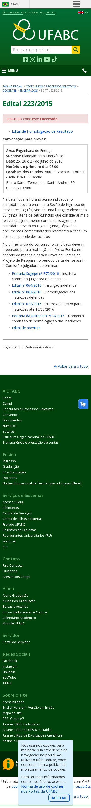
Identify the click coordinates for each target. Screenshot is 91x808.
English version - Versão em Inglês (28, 707)
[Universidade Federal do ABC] (45, 29)
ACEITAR (59, 797)
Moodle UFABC (14, 623)
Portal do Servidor (16, 642)
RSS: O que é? (13, 718)
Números (10, 426)
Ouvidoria (10, 571)
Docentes (9, 90)
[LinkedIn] (39, 60)
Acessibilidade (29, 12)
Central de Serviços (17, 513)
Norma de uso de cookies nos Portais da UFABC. (42, 789)
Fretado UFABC (14, 524)
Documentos (12, 420)
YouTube (9, 677)
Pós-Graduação (14, 472)
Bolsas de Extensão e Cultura (25, 612)
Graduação (11, 466)
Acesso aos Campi (16, 576)
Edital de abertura (26, 327)
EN (86, 12)
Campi (7, 403)
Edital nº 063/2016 (26, 292)
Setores (9, 431)
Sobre (7, 398)
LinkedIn (9, 672)
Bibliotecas (11, 508)
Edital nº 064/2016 (26, 285)
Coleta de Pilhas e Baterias (23, 519)
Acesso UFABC (13, 502)
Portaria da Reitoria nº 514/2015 (38, 315)
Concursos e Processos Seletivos (51, 86)
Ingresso (9, 461)
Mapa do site (47, 12)
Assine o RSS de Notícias (21, 724)
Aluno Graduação (16, 595)
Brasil (15, 4)
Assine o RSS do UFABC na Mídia (27, 730)
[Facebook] (25, 60)
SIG (5, 547)
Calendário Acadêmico (19, 618)
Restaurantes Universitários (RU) (27, 535)
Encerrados (29, 90)
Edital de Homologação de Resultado (42, 131)
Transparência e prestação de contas (31, 442)
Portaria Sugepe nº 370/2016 (35, 273)
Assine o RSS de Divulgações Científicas (32, 735)
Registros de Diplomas (20, 530)
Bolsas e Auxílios (15, 606)
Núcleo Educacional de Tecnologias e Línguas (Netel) (42, 483)
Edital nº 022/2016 (26, 303)
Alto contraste (11, 12)
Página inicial (12, 86)
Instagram (10, 666)
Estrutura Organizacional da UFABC (29, 437)
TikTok (7, 683)
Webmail (9, 541)
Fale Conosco (13, 565)
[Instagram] (32, 60)
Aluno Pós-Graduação (19, 601)
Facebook (10, 661)
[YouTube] (46, 60)
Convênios (11, 414)
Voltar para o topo (72, 366)
